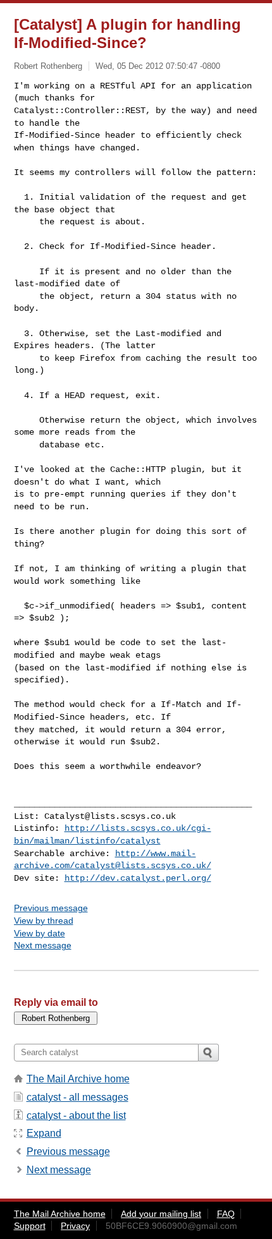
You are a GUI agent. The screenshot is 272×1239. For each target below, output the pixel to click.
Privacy (75, 1226)
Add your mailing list (161, 1214)
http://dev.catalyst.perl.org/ (138, 878)
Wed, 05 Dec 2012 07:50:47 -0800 (158, 66)
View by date (39, 933)
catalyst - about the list (76, 1115)
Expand (44, 1133)
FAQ (226, 1214)
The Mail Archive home (78, 1078)
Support (30, 1226)
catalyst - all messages (77, 1097)
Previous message (51, 908)
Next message (42, 945)
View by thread (43, 921)
